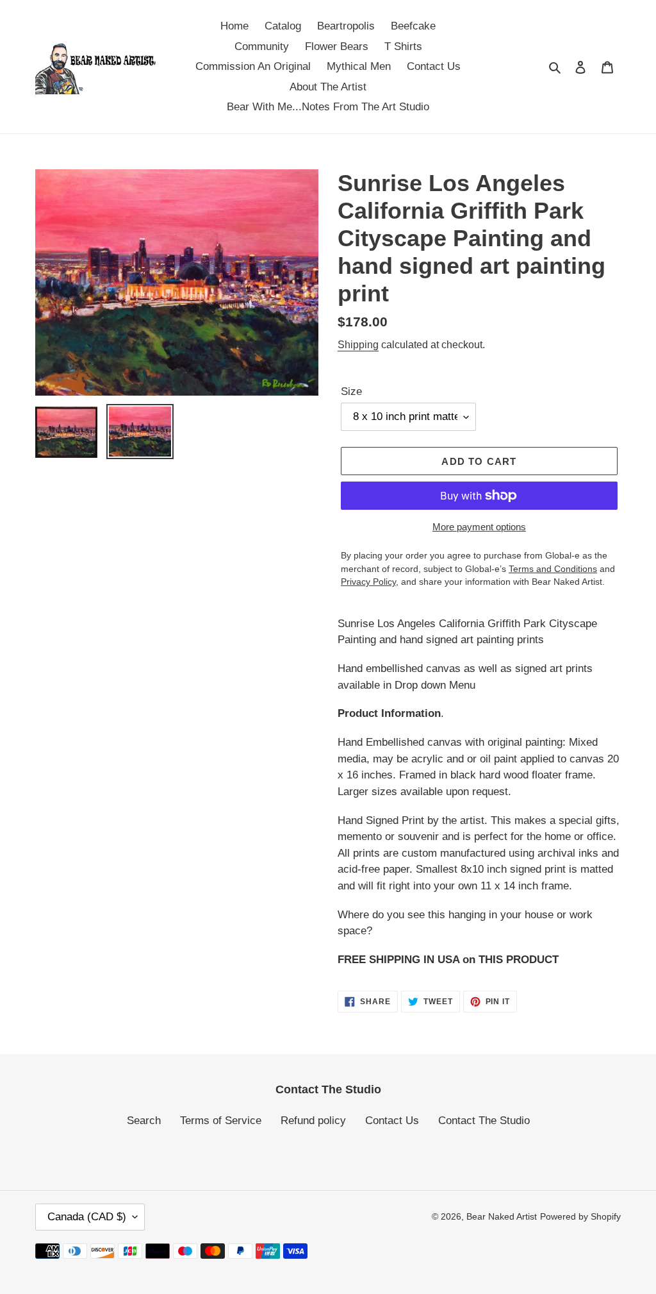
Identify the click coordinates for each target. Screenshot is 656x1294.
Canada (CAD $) (86, 1217)
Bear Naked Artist (501, 1216)
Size (351, 391)
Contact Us (392, 1120)
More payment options (479, 526)
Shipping (358, 344)
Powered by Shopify (580, 1216)
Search (144, 1120)
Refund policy (313, 1120)
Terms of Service (220, 1120)
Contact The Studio (484, 1120)
